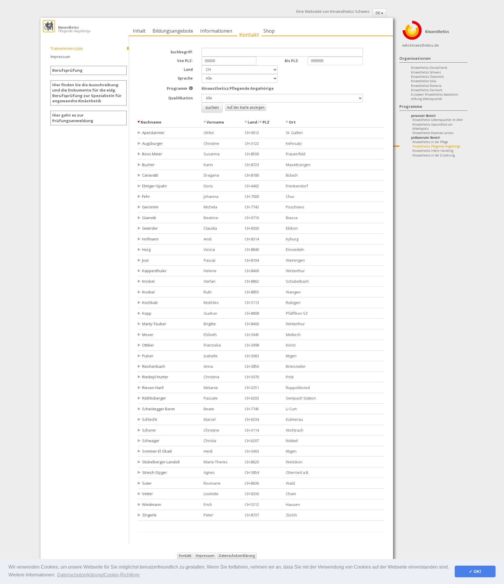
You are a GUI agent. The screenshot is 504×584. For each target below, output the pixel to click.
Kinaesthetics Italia (423, 81)
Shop (269, 31)
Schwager (151, 440)
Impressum (60, 56)
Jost (145, 260)
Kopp (146, 313)
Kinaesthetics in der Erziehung (433, 155)
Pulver (147, 355)
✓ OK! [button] (475, 571)
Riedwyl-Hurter (155, 376)
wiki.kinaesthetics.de (420, 45)
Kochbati (150, 302)
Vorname (215, 122)
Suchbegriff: (181, 52)
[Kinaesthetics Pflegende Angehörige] (191, 88)
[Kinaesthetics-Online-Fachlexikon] (425, 29)
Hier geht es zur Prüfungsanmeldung (72, 117)
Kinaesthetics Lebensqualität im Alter (437, 120)
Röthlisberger (154, 398)
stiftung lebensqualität (426, 99)
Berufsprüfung (67, 70)
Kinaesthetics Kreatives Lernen (433, 133)
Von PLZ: (185, 60)
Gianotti (149, 217)
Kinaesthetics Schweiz (426, 72)
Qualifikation (180, 98)
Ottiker (148, 345)
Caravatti (150, 175)
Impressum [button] (205, 555)
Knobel (148, 281)
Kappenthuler (154, 270)
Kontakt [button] (185, 555)
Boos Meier (152, 153)
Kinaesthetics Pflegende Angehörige (436, 146)
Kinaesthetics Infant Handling (432, 151)
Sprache (185, 78)
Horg (146, 249)
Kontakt (249, 34)
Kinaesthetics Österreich (427, 77)
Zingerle (149, 515)
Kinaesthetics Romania (426, 86)
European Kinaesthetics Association (434, 94)
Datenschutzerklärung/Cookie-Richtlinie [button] (98, 574)
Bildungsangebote (173, 31)
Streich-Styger (154, 472)
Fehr (146, 196)
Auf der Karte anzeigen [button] (246, 107)
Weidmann (151, 504)
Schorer (149, 430)
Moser (147, 334)
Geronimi (150, 207)
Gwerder (150, 228)
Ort (292, 122)
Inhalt (139, 31)
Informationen (216, 31)
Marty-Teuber (154, 323)
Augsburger (152, 143)
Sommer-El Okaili (157, 451)
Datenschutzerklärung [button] (237, 555)
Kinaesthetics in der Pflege (430, 142)
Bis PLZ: (292, 60)
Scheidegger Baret (158, 408)
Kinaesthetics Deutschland (429, 68)
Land (188, 69)
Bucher (148, 164)
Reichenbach (153, 366)
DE (378, 12)
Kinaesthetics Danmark (426, 90)
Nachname (151, 122)
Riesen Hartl (153, 387)
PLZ (266, 122)
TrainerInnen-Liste (66, 48)
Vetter (147, 493)
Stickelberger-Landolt (161, 462)
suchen (212, 107)
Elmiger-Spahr (154, 186)
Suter (147, 483)
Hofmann (150, 239)
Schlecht (149, 419)
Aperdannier (153, 132)
